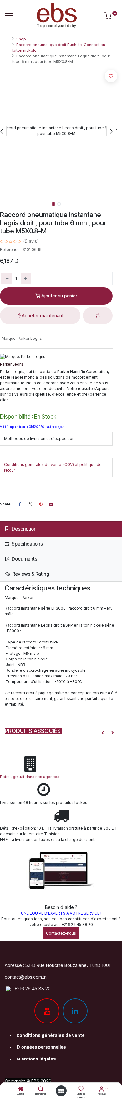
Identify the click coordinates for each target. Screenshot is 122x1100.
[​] (30, 504)
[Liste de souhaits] (81, 1089)
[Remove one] (6, 278)
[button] (111, 131)
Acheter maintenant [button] (43, 315)
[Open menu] (61, 1091)
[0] (110, 17)
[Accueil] (20, 1089)
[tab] (61, 529)
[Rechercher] (41, 1089)
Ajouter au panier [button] (58, 296)
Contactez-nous (61, 933)
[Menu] (9, 15)
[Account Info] (101, 1089)
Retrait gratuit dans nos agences (30, 776)
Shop (21, 39)
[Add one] (26, 278)
